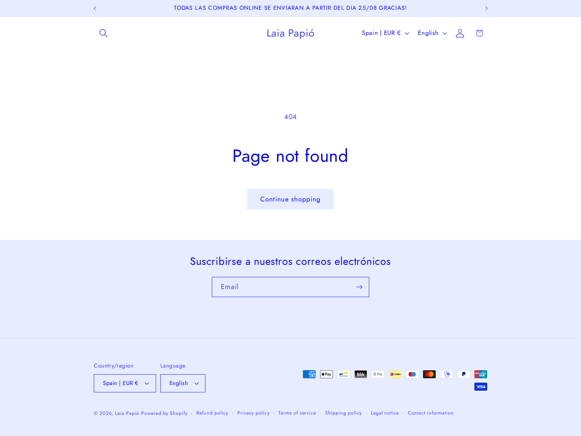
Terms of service (297, 412)
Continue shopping (290, 199)
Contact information (431, 412)
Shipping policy (343, 412)
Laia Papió (127, 413)
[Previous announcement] (94, 8)
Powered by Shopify (164, 413)
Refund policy (212, 412)
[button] (103, 33)
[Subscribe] (359, 287)
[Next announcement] (486, 8)
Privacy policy (253, 412)
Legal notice (385, 412)
